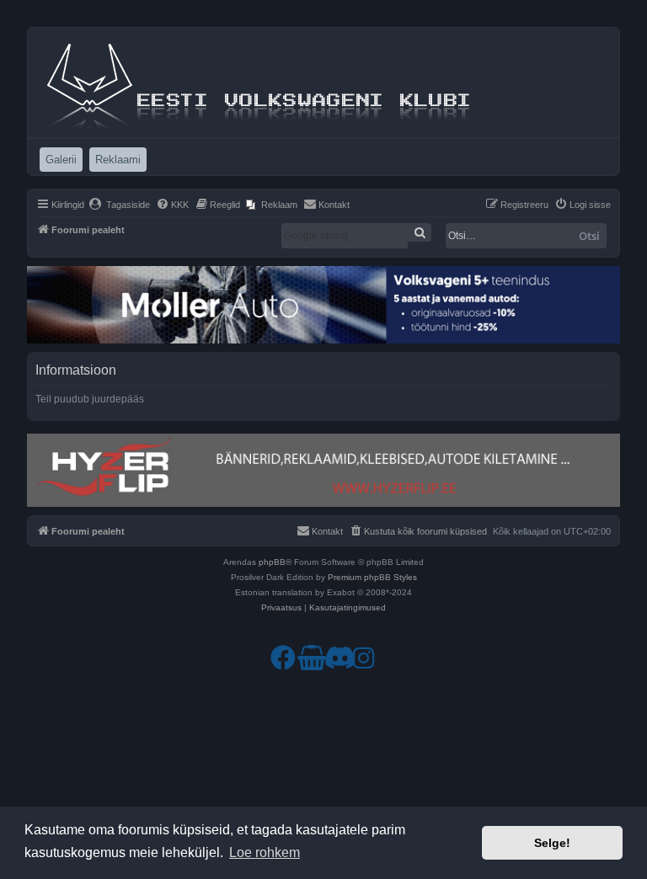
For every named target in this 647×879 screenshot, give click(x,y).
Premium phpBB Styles (372, 577)
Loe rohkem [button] (264, 852)
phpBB (272, 562)
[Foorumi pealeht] (260, 82)
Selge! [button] (552, 843)
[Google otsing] (419, 232)
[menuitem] (119, 204)
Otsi (589, 235)
